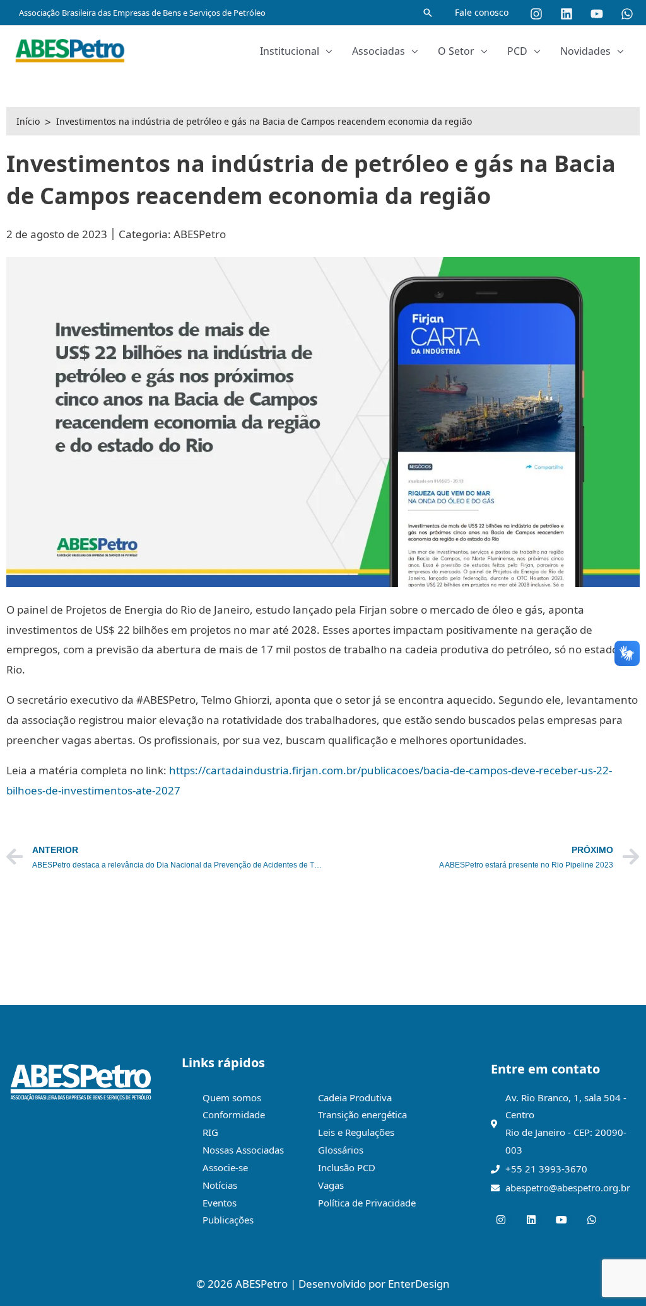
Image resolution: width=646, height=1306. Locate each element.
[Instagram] (536, 14)
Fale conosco (481, 12)
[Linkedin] (566, 14)
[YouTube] (596, 14)
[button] (427, 12)
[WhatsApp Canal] (627, 14)
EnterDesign (419, 1283)
